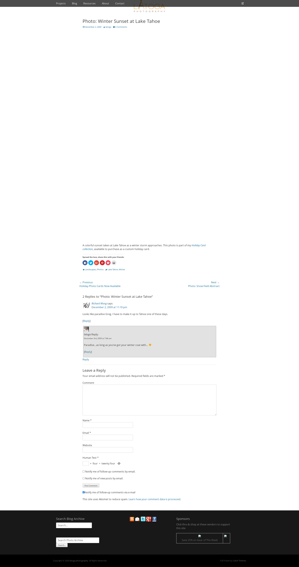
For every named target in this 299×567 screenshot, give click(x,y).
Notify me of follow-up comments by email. (110, 471)
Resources (89, 3)
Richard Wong (99, 303)
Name (87, 420)
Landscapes (90, 269)
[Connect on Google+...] (148, 520)
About (105, 3)
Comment (88, 382)
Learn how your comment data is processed (154, 499)
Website (87, 445)
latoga (108, 26)
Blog (74, 3)
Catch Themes (239, 560)
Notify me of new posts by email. (104, 478)
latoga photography (79, 560)
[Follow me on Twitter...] (143, 520)
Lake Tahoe (113, 269)
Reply (86, 321)
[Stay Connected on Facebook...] (154, 520)
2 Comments (121, 26)
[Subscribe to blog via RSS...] (131, 520)
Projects (61, 3)
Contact (119, 3)
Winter (122, 269)
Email (87, 433)
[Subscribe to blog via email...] (137, 520)
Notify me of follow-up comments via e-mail (110, 492)
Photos (100, 269)
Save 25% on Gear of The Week (200, 540)
